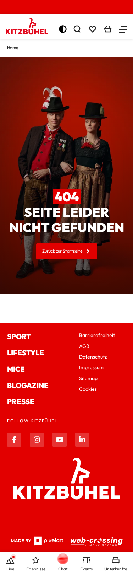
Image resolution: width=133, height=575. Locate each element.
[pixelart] (37, 541)
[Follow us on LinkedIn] (82, 440)
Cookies (88, 389)
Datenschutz (93, 357)
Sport (19, 336)
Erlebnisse (35, 568)
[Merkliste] (92, 29)
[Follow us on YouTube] (59, 440)
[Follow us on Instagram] (37, 440)
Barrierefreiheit (97, 335)
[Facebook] (14, 440)
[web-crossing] (97, 541)
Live (10, 568)
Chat (62, 568)
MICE (16, 369)
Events (86, 568)
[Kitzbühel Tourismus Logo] (27, 26)
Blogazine (28, 385)
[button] (123, 29)
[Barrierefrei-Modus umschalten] (62, 29)
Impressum (91, 367)
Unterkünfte (115, 568)
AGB (84, 346)
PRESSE (20, 401)
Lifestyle (25, 352)
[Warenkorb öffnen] (108, 29)
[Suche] (77, 29)
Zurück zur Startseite (62, 251)
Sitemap (88, 378)
